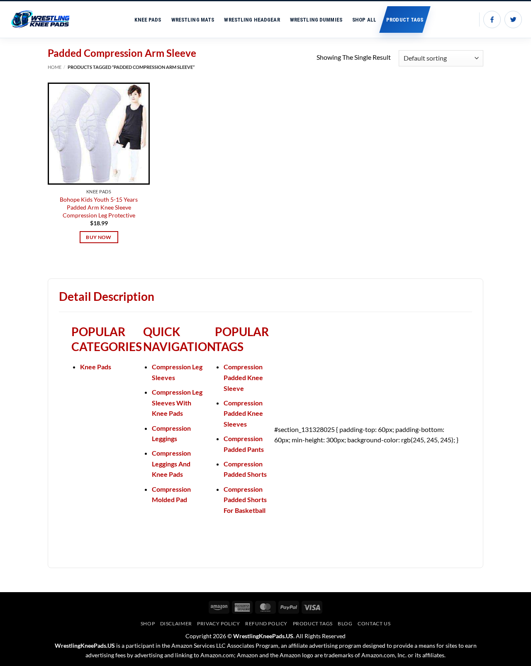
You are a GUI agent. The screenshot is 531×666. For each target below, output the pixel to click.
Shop (148, 623)
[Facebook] (492, 19)
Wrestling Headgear (252, 20)
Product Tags (405, 20)
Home (54, 67)
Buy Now (98, 237)
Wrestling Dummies (316, 20)
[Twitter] (513, 19)
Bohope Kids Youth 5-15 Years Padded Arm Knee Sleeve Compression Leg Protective (99, 207)
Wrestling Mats (192, 20)
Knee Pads (147, 20)
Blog (345, 623)
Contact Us (374, 623)
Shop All (364, 20)
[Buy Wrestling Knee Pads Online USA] (44, 19)
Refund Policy (266, 623)
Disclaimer (176, 623)
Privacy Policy (218, 623)
